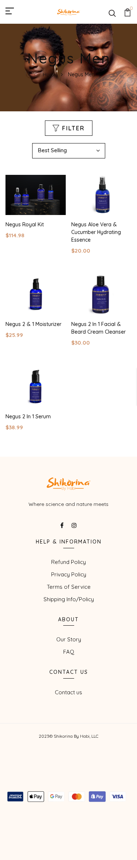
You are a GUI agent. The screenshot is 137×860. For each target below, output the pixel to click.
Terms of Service (69, 586)
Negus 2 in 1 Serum (28, 416)
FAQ (68, 651)
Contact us (68, 692)
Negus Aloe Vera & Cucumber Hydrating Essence (96, 232)
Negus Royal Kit (24, 224)
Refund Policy (68, 561)
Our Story (68, 639)
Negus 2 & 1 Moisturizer (33, 324)
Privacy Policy (68, 574)
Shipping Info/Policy (68, 599)
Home (50, 74)
